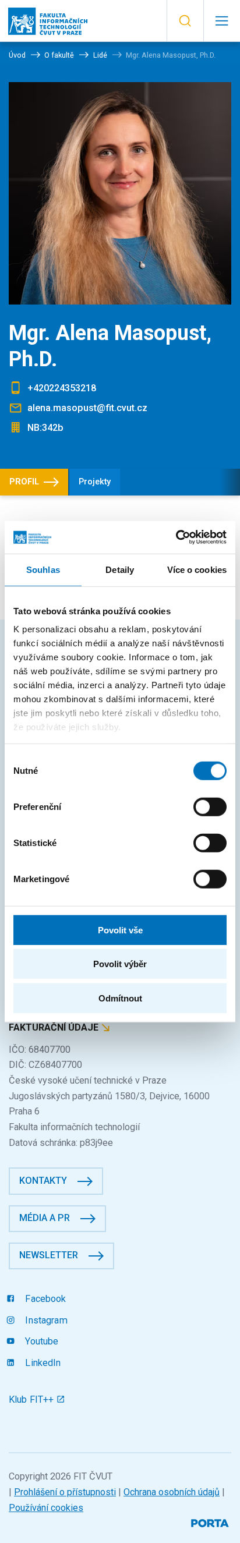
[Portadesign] (211, 1521)
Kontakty (43, 1180)
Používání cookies (46, 1507)
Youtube (40, 1341)
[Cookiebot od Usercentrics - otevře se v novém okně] (176, 537)
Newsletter (48, 1255)
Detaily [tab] (119, 569)
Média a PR (44, 1217)
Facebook (44, 1298)
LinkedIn (42, 1362)
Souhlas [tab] (43, 569)
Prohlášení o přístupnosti (65, 1492)
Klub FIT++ (33, 1399)
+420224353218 (61, 388)
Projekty (95, 482)
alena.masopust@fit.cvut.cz (87, 407)
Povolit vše (120, 930)
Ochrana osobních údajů (171, 1492)
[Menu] (221, 21)
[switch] (210, 806)
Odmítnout (120, 998)
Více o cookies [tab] (197, 569)
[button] (185, 21)
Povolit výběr (120, 964)
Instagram (45, 1320)
